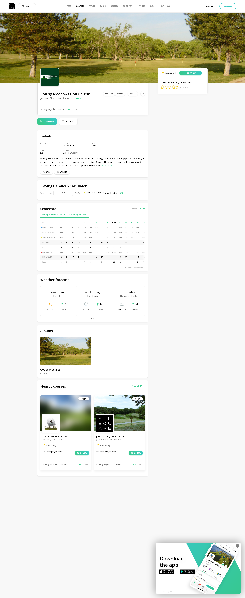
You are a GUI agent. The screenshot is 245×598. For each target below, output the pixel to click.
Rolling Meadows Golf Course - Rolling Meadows (64, 214)
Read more (108, 165)
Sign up (228, 6)
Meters (142, 209)
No (75, 109)
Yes (69, 109)
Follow (109, 93)
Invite (120, 93)
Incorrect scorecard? (134, 267)
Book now (82, 453)
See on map (76, 98)
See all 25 (137, 386)
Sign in (209, 6)
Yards (134, 209)
